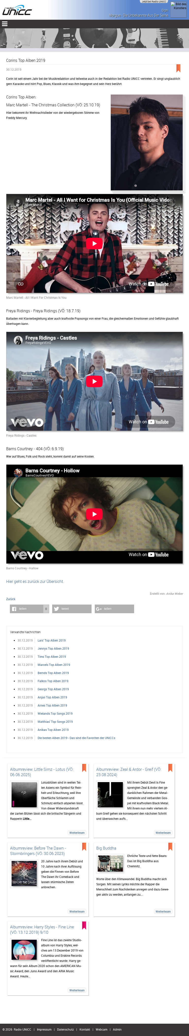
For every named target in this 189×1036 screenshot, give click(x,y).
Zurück (10, 599)
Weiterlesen (77, 833)
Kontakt (84, 1029)
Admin (117, 1029)
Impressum (44, 1029)
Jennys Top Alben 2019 (53, 648)
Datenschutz (65, 1029)
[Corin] (146, 144)
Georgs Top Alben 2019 (53, 689)
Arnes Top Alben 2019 (52, 705)
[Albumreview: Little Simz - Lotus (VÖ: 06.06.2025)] (24, 795)
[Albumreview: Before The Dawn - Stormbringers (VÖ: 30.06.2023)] (24, 873)
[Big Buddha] (110, 863)
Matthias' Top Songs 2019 (55, 722)
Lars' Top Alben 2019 (52, 640)
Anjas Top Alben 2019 (52, 697)
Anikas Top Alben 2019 (53, 730)
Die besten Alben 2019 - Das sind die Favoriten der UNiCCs (76, 738)
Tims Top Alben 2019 (52, 656)
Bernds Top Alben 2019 (53, 673)
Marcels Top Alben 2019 (54, 665)
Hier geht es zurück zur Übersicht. (35, 581)
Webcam (101, 1029)
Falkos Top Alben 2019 (53, 681)
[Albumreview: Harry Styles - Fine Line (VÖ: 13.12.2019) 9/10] (24, 950)
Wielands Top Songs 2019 (55, 713)
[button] (29, 609)
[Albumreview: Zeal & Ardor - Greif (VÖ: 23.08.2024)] (110, 795)
